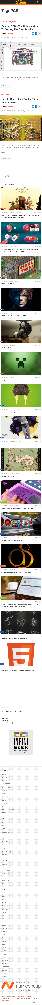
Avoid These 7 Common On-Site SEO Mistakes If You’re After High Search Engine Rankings (19, 605)
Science (4, 963)
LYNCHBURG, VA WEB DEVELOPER (22, 996)
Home (3, 944)
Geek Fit (4, 931)
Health (3, 938)
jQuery (4, 845)
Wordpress (5, 854)
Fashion (4, 915)
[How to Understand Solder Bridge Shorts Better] (21, 128)
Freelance (5, 797)
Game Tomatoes (6, 716)
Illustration (5, 867)
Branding (4, 781)
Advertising (5, 774)
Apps (3, 825)
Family (3, 912)
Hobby (3, 941)
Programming (6, 851)
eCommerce (5, 784)
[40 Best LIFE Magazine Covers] (21, 428)
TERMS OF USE (5, 1000)
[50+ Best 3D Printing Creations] (21, 331)
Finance (4, 793)
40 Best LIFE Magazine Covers (11, 444)
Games (3, 925)
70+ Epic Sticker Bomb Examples (12, 540)
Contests (4, 864)
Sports (4, 970)
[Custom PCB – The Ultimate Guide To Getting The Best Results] (21, 56)
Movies (4, 954)
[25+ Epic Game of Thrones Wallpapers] (21, 622)
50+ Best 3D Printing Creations (11, 348)
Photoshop (5, 880)
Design (4, 22)
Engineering (5, 909)
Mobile (3, 848)
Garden (4, 928)
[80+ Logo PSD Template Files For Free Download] (21, 654)
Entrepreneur (6, 787)
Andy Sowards (10, 33)
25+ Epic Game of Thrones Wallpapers (14, 638)
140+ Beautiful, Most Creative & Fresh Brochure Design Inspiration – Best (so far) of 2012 (19, 251)
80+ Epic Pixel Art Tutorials (10, 284)
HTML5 (3, 838)
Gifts (3, 935)
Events (4, 790)
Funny (3, 922)
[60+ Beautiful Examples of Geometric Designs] (21, 395)
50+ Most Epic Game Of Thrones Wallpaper (15, 316)
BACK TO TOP (37, 1002)
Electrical (5, 906)
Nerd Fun (4, 960)
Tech (14, 22)
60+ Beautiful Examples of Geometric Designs (16, 412)
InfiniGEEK (4, 718)
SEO (2, 806)
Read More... (7, 86)
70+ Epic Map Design (8, 476)
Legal (3, 800)
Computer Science (8, 832)
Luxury (4, 947)
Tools (3, 973)
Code (3, 829)
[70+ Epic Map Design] (21, 460)
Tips (7, 95)
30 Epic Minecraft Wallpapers (11, 380)
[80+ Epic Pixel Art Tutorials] (21, 267)
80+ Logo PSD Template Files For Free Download (17, 670)
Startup (4, 813)
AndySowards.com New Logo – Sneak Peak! (16, 572)
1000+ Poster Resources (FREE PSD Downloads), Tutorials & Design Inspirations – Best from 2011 (20, 216)
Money (3, 951)
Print (3, 883)
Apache (4, 822)
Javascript (5, 842)
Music (3, 957)
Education (5, 902)
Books (3, 896)
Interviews (5, 874)
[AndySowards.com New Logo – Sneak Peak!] (21, 556)
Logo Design (5, 877)
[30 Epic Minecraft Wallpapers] (21, 363)
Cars (3, 899)
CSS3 (3, 835)
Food (3, 918)
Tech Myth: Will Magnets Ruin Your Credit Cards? (17, 508)
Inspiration (5, 870)
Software (5, 967)
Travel (3, 976)
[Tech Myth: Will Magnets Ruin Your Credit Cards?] (21, 492)
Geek (9, 22)
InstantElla (4, 720)
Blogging (4, 777)
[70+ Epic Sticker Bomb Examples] (21, 524)
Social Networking (8, 809)
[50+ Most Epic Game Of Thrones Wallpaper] (21, 299)
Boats (3, 893)
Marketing (5, 803)
